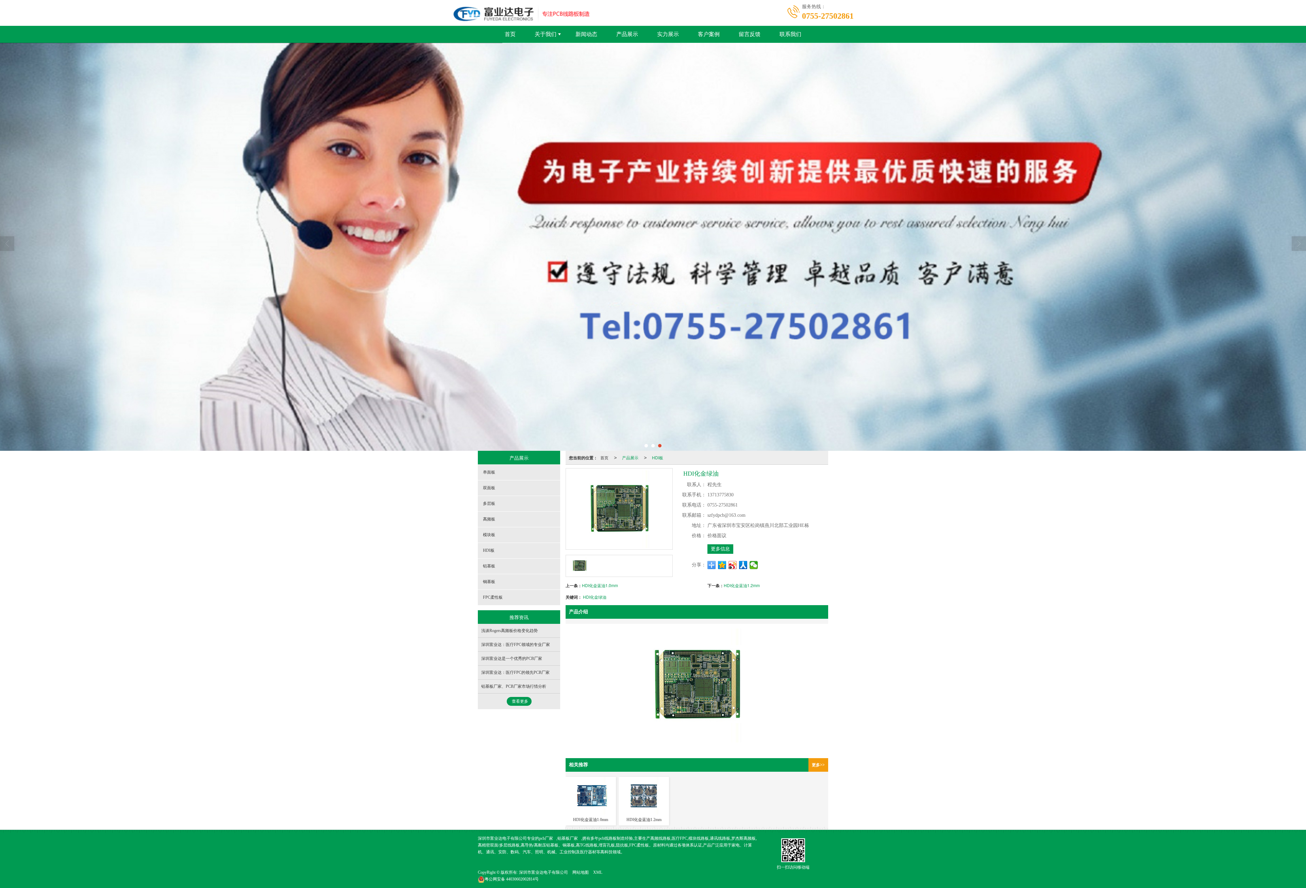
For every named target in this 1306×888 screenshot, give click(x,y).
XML (597, 872)
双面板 (489, 487)
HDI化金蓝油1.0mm (600, 585)
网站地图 (580, 872)
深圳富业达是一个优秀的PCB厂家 (511, 658)
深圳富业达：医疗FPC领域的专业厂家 (515, 644)
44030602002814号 (512, 879)
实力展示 (668, 34)
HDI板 (657, 457)
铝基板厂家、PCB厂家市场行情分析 (513, 686)
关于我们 (545, 34)
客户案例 (709, 34)
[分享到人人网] (743, 565)
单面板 (489, 472)
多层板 (489, 503)
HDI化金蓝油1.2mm (742, 585)
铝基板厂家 (567, 838)
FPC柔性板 (493, 597)
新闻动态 (586, 34)
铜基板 (489, 581)
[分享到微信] (754, 565)
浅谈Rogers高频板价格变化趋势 (509, 630)
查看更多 (520, 701)
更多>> (818, 765)
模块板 (489, 534)
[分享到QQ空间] (722, 565)
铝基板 (489, 566)
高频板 (489, 519)
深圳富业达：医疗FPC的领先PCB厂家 (515, 672)
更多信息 (720, 548)
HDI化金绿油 (594, 597)
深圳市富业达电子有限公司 (543, 872)
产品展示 (627, 34)
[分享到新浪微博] (733, 565)
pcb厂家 (546, 838)
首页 (510, 34)
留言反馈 (749, 34)
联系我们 (790, 34)
